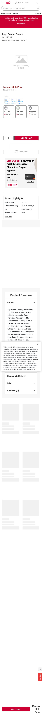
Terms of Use (22, 367)
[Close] (37, 344)
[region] (21, 356)
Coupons (38, 13)
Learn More (21, 24)
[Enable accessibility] (40, 669)
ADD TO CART (26, 138)
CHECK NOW (12, 185)
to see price (12, 90)
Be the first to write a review (10, 40)
